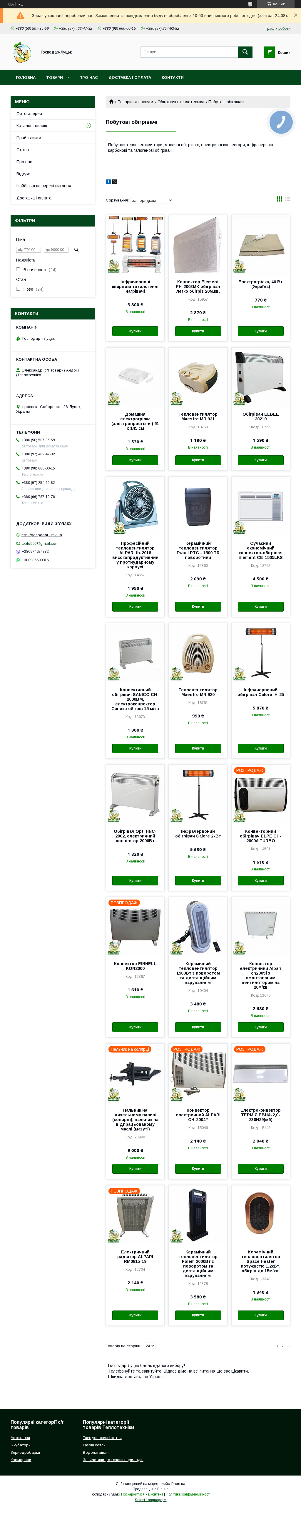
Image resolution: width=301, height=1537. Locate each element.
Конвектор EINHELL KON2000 (135, 966)
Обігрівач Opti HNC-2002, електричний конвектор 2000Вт (135, 836)
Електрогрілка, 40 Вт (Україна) (260, 284)
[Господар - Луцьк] (22, 62)
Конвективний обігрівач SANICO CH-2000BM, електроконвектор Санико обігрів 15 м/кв (135, 699)
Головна (26, 77)
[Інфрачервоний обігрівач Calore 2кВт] (198, 794)
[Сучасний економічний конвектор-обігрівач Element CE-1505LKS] (261, 506)
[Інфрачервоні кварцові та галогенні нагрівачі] (135, 244)
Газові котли (94, 1445)
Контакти (173, 77)
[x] (114, 182)
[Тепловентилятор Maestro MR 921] (198, 377)
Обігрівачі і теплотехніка (181, 101)
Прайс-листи (28, 137)
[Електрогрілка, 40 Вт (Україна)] (261, 244)
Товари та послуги (135, 101)
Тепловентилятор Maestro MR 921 (198, 416)
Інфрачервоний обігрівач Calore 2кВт (198, 833)
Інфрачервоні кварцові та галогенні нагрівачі (135, 286)
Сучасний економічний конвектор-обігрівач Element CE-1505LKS (260, 550)
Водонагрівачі (96, 1452)
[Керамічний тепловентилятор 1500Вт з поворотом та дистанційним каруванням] (198, 926)
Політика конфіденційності (188, 1494)
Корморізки (21, 1460)
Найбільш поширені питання (43, 186)
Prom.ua (178, 1484)
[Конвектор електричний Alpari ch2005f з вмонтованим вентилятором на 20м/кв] (261, 926)
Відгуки (23, 173)
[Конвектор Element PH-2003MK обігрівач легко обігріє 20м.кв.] (198, 244)
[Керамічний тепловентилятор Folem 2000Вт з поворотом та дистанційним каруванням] (198, 1214)
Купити (135, 331)
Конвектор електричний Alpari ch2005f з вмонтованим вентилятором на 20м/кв (260, 975)
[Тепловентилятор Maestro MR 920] (198, 652)
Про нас (88, 77)
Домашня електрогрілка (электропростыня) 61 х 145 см (135, 421)
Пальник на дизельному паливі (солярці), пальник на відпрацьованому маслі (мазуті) (135, 1119)
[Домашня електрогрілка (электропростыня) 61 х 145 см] (135, 377)
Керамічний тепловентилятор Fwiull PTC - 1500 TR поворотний (198, 550)
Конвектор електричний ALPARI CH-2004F (198, 1115)
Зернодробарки (25, 1452)
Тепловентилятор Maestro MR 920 (198, 692)
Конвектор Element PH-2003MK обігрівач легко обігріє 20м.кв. (198, 286)
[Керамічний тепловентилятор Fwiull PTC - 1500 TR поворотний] (198, 506)
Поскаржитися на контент (142, 1494)
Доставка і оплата (129, 77)
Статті (22, 149)
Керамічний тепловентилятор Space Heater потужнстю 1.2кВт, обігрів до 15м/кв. (260, 1261)
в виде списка (287, 200)
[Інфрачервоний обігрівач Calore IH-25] (261, 652)
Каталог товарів (31, 125)
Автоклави (20, 1438)
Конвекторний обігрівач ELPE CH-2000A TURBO (260, 836)
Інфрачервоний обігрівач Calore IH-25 (261, 692)
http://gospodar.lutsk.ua (41, 535)
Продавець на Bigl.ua (150, 1489)
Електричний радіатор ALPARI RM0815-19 (135, 1257)
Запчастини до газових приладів (113, 1460)
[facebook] (108, 182)
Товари (54, 77)
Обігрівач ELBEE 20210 (261, 416)
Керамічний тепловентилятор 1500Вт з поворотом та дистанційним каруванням (198, 973)
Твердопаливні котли (102, 1438)
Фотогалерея (29, 113)
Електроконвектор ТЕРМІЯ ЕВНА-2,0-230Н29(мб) (260, 1115)
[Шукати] (245, 52)
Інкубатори (21, 1445)
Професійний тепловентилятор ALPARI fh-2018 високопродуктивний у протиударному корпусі (135, 555)
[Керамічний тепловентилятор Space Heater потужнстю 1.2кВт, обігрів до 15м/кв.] (261, 1214)
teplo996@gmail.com (40, 543)
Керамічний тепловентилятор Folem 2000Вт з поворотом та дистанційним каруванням (198, 1264)
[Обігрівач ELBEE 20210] (261, 377)
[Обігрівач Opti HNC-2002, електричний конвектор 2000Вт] (135, 794)
